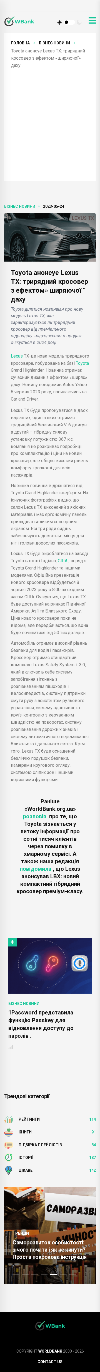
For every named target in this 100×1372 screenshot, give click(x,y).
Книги (25, 1132)
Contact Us (50, 1362)
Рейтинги (29, 1119)
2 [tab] (25, 1274)
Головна (20, 43)
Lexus (17, 356)
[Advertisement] (50, 122)
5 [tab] (53, 1274)
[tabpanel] (50, 1235)
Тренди (20, 1233)
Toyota (82, 363)
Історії (26, 1157)
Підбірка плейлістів (40, 1145)
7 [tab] (72, 1274)
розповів (36, 816)
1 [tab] (15, 1274)
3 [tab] (34, 1274)
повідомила (36, 868)
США (63, 560)
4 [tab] (44, 1274)
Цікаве (25, 1170)
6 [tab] (63, 1274)
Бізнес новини (54, 43)
